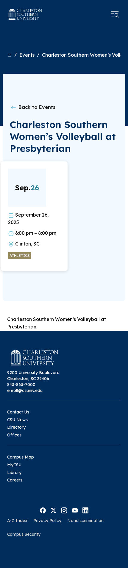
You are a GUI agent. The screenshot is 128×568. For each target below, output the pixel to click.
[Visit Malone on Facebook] (43, 510)
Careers (14, 480)
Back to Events (36, 107)
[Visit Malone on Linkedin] (85, 510)
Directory (16, 427)
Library (14, 472)
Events (27, 55)
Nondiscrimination (85, 520)
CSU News (17, 419)
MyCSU (14, 464)
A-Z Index (17, 520)
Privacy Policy (47, 520)
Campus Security (23, 534)
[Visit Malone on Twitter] (53, 510)
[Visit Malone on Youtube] (75, 510)
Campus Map (20, 457)
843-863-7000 (21, 384)
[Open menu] (115, 14)
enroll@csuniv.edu (25, 390)
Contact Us (18, 412)
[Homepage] (25, 14)
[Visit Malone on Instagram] (64, 510)
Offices (14, 435)
